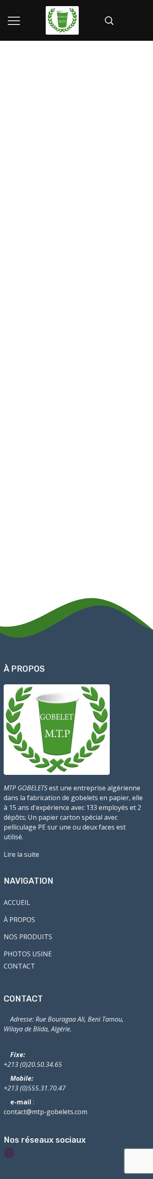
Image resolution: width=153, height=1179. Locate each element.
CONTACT (19, 966)
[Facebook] (9, 1153)
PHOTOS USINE (28, 953)
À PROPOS (19, 919)
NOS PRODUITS (28, 936)
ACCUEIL (17, 902)
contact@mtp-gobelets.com (45, 1111)
